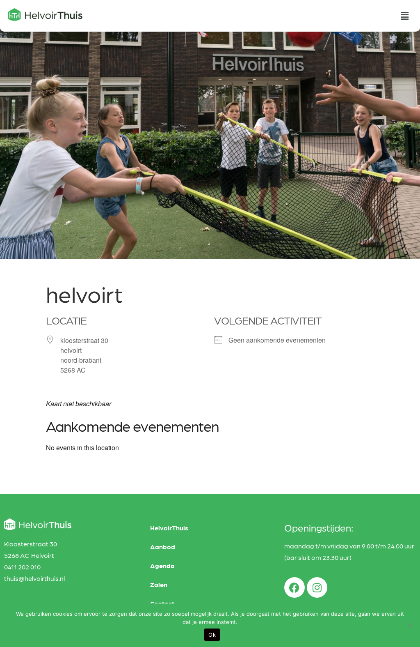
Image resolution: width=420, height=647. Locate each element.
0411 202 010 (22, 567)
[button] (405, 15)
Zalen (158, 584)
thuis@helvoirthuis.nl (34, 578)
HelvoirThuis (169, 528)
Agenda (162, 565)
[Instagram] (317, 587)
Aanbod (162, 546)
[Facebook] (294, 587)
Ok (212, 634)
